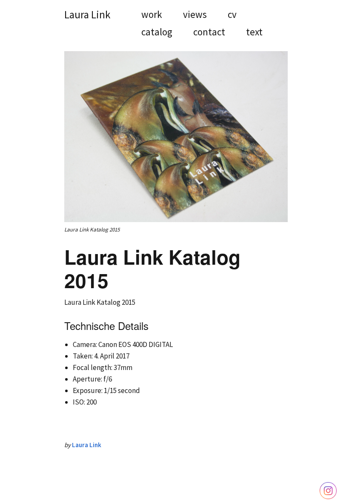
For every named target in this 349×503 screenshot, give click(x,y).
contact (209, 33)
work (151, 15)
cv (232, 15)
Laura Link (87, 14)
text (254, 33)
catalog (156, 33)
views (195, 15)
